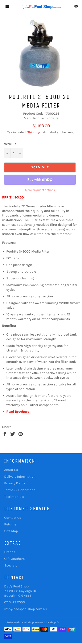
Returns (10, 524)
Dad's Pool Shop (24, 622)
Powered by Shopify (47, 622)
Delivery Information (20, 476)
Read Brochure (17, 412)
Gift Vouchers (14, 559)
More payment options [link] (40, 190)
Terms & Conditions (19, 490)
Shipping (33, 132)
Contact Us (12, 518)
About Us (11, 470)
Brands (9, 552)
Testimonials (14, 497)
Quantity (10, 143)
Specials (10, 565)
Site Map (11, 531)
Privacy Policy (14, 483)
